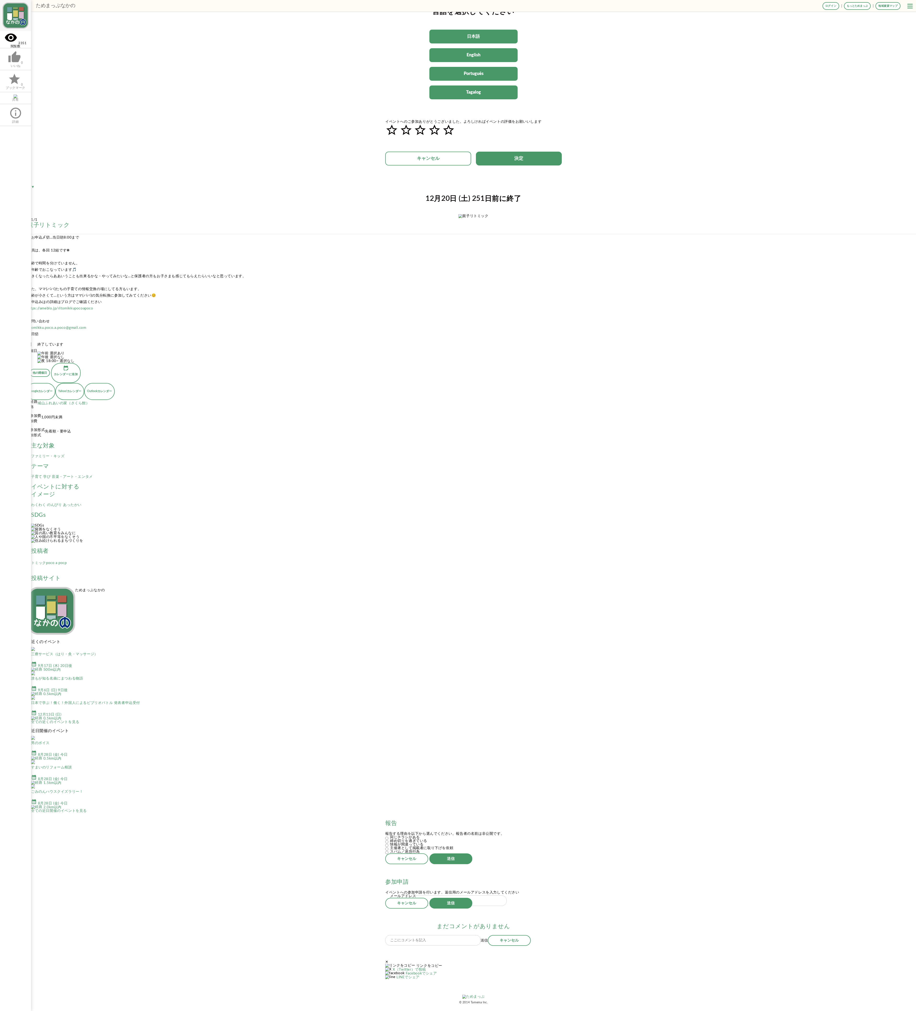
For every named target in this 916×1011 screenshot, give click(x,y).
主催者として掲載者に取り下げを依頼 (421, 848)
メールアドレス (403, 896)
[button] (910, 6)
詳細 (15, 114)
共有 (15, 99)
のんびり (55, 505)
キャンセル (428, 158)
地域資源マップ (888, 6)
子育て (37, 477)
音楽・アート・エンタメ (72, 477)
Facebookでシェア (421, 973)
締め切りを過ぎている (408, 841)
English (473, 55)
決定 (518, 158)
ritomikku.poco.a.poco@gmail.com (56, 328)
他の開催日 (40, 372)
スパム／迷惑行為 (405, 851)
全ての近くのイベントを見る (55, 722)
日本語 (473, 36)
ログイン (830, 6)
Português (474, 74)
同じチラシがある (405, 837)
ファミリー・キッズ (47, 456)
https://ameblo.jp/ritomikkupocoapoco (60, 308)
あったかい (72, 505)
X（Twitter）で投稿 (409, 969)
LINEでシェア (408, 977)
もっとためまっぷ (857, 6)
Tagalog (473, 92)
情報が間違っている (406, 844)
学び (47, 477)
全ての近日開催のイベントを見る (59, 811)
